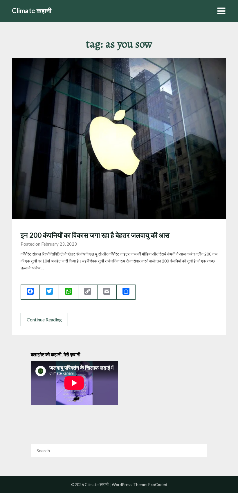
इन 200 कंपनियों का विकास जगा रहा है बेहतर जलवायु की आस (95, 235)
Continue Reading (44, 319)
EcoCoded (157, 484)
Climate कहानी (32, 11)
